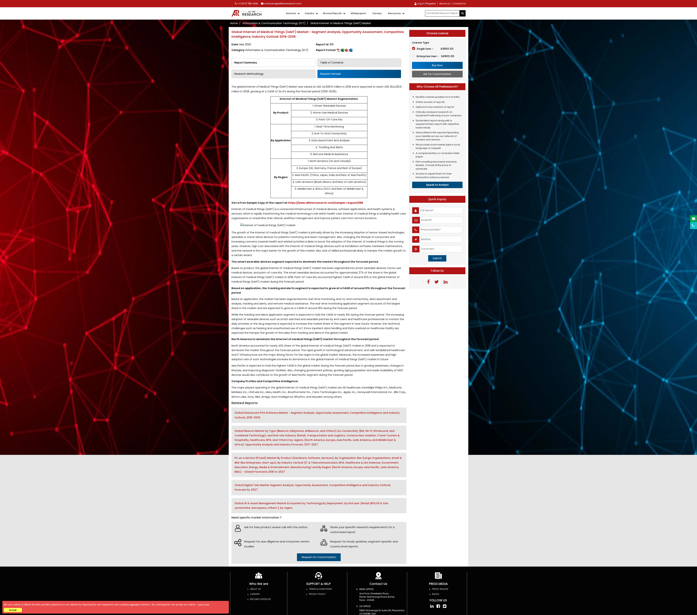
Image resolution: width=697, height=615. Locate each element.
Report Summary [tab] (245, 62)
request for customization (319, 557)
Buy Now (437, 65)
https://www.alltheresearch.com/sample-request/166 (325, 203)
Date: (241, 44)
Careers (255, 594)
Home (234, 23)
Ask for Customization (437, 74)
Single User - (435, 49)
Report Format (326, 50)
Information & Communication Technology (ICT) (274, 23)
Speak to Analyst (437, 185)
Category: (269, 50)
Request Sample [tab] (330, 74)
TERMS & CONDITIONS (320, 589)
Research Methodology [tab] (249, 74)
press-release (440, 589)
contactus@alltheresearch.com (282, 3)
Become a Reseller (260, 599)
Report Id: (325, 44)
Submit (437, 258)
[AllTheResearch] (247, 13)
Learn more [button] (203, 604)
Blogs (435, 594)
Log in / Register (426, 3)
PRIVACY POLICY (317, 594)
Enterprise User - (435, 56)
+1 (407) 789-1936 (247, 3)
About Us (255, 589)
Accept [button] (13, 610)
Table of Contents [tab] (331, 62)
